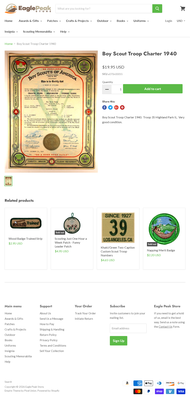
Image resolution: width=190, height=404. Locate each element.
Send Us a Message (51, 318)
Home (9, 20)
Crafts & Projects (77, 20)
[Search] (157, 8)
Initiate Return (84, 318)
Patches (52, 20)
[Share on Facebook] (104, 107)
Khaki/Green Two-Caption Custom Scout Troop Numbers (118, 251)
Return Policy (48, 334)
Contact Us (165, 326)
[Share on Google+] (116, 107)
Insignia (10, 31)
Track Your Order (85, 313)
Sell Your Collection (52, 351)
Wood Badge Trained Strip (25, 238)
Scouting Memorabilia (38, 31)
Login (168, 20)
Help (63, 31)
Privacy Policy (49, 340)
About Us (45, 313)
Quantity (107, 82)
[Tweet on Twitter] (110, 107)
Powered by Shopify (48, 390)
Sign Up (118, 341)
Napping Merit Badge (161, 250)
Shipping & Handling (52, 329)
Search (8, 381)
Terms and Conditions (53, 345)
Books (121, 20)
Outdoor (103, 20)
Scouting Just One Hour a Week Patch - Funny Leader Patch (71, 242)
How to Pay (47, 324)
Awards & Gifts (29, 20)
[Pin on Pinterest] (122, 107)
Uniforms (139, 20)
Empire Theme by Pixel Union (20, 390)
